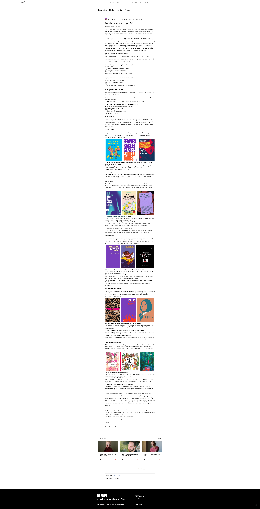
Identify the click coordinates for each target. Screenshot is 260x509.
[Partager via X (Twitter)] (109, 426)
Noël (124, 419)
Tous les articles (102, 10)
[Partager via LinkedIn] (112, 426)
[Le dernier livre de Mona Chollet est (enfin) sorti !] (152, 446)
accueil (112, 2)
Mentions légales (139, 504)
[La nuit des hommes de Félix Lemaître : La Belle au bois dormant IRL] (130, 446)
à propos (147, 2)
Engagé (120, 419)
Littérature (119, 10)
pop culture (133, 2)
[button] (160, 10)
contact (141, 2)
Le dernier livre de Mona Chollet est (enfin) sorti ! (152, 455)
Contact (137, 495)
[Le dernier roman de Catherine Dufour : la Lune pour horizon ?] (108, 446)
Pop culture (128, 10)
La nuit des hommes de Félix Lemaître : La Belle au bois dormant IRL (130, 455)
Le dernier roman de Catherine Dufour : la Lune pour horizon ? (108, 455)
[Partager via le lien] (115, 426)
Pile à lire (111, 10)
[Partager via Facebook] (105, 426)
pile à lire (125, 2)
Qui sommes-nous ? (139, 496)
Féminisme (110, 419)
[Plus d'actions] (154, 19)
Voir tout (160, 438)
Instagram (137, 498)
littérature (118, 2)
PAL (106, 419)
